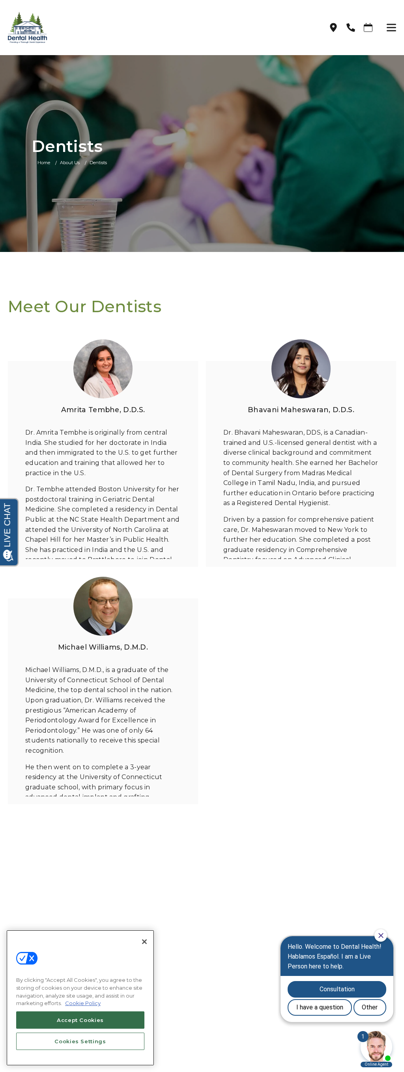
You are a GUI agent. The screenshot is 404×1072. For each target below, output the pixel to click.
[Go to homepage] (158, 27)
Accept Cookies (80, 1020)
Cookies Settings (80, 1041)
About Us (70, 162)
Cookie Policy (83, 1003)
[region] (80, 998)
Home (43, 162)
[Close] (144, 941)
